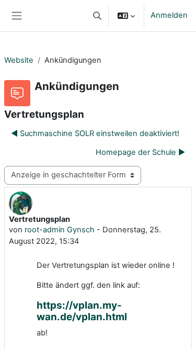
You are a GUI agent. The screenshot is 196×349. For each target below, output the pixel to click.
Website (18, 60)
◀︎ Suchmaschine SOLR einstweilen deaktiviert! (95, 133)
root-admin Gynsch (60, 229)
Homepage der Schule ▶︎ (140, 152)
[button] (97, 15)
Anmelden (169, 15)
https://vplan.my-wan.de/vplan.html (82, 311)
